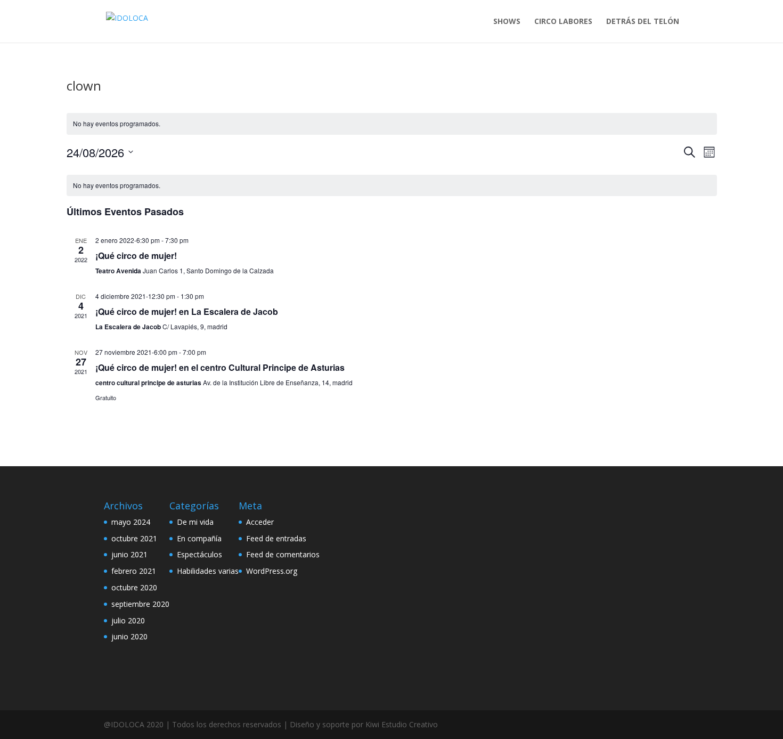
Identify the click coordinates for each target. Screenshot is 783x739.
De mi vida (195, 522)
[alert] (392, 124)
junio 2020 (129, 636)
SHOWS (506, 22)
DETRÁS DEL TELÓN (642, 22)
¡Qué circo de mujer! (136, 255)
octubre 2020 (134, 587)
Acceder (260, 522)
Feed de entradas (276, 538)
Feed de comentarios (283, 554)
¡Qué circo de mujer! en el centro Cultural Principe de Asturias (220, 367)
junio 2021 (129, 554)
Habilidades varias (208, 571)
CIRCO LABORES (563, 22)
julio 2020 (128, 620)
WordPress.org (271, 571)
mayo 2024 (130, 522)
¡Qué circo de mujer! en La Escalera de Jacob (186, 311)
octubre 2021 (134, 538)
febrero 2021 (133, 571)
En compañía (199, 538)
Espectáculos (199, 554)
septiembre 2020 (140, 604)
